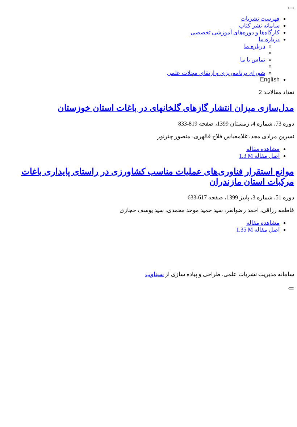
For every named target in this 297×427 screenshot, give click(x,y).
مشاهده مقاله (263, 149)
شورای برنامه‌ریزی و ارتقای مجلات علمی (216, 73)
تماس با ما (252, 59)
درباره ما (269, 39)
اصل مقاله (259, 156)
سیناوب (154, 274)
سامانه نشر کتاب (259, 25)
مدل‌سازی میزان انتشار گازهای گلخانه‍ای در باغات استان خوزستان (176, 108)
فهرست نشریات (260, 19)
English (270, 79)
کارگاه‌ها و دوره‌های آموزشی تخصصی (235, 32)
